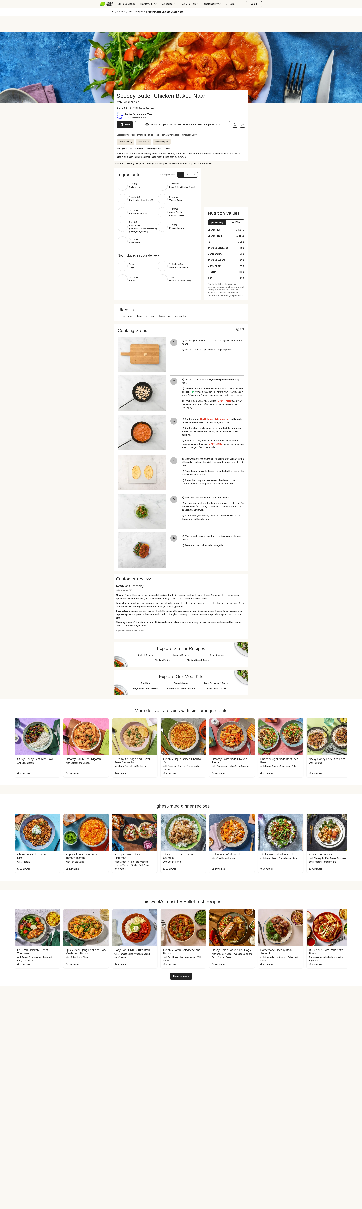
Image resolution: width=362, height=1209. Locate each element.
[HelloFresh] (106, 4)
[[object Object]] (235, 125)
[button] (158, 174)
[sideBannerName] (226, 186)
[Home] (112, 12)
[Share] (242, 125)
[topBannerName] (181, 24)
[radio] (118, 108)
